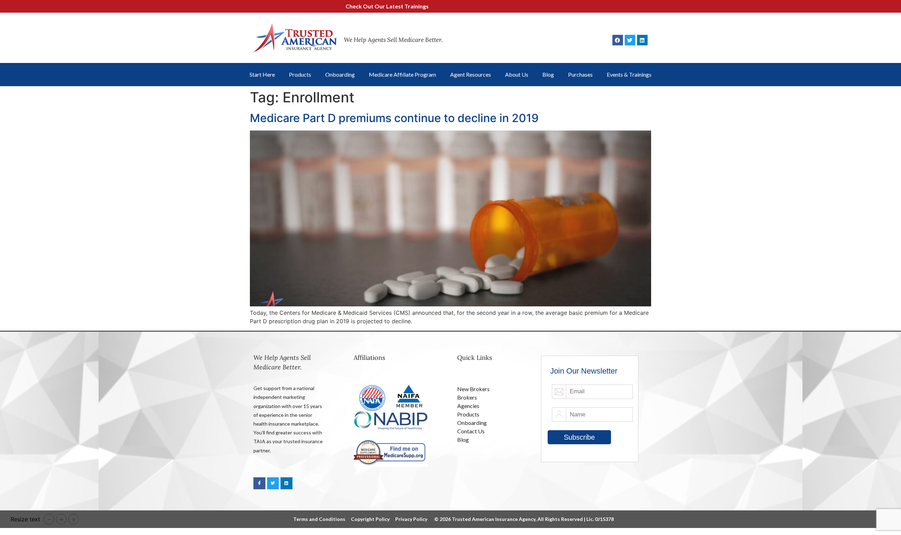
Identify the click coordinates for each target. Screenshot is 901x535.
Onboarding (340, 74)
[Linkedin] (642, 40)
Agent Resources (470, 74)
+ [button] (61, 519)
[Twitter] (630, 40)
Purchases (580, 74)
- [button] (49, 519)
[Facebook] (617, 40)
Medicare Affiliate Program (402, 74)
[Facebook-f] (259, 483)
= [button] (73, 519)
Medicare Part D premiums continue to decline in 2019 (394, 118)
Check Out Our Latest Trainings (366, 6)
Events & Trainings (629, 74)
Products (300, 74)
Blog (548, 74)
